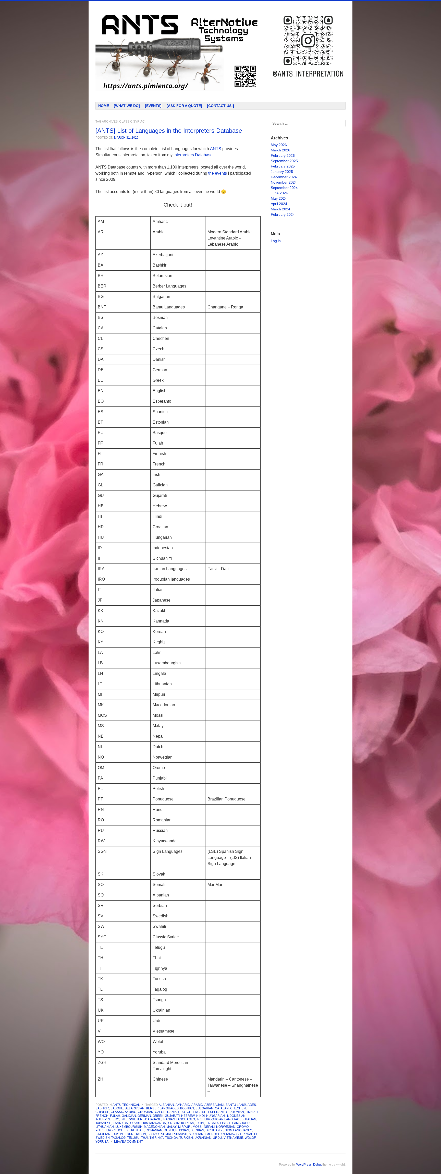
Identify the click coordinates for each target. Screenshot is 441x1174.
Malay (171, 1127)
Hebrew (188, 1116)
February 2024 (283, 214)
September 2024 (284, 188)
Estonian (236, 1112)
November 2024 (284, 182)
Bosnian (187, 1108)
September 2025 (284, 161)
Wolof (250, 1138)
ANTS (117, 1105)
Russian (182, 1130)
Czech (160, 1112)
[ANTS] (178, 51)
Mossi (197, 1127)
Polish (101, 1130)
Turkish (186, 1138)
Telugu (133, 1138)
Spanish (180, 1134)
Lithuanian (104, 1127)
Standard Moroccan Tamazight (216, 1134)
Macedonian (154, 1127)
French (101, 1116)
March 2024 (280, 209)
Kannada (120, 1123)
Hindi (200, 1116)
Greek (158, 1116)
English (199, 1112)
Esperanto (217, 1112)
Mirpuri (184, 1127)
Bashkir (102, 1108)
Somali (167, 1134)
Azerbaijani (214, 1105)
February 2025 (283, 166)
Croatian (145, 1112)
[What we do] (127, 106)
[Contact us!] (220, 106)
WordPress (304, 1164)
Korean (187, 1123)
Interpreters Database (193, 155)
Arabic (197, 1105)
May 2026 (279, 145)
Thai (144, 1138)
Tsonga (171, 1138)
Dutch (185, 1112)
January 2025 (282, 172)
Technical (131, 1105)
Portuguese (119, 1130)
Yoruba (101, 1141)
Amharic (183, 1105)
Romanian (154, 1130)
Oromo (243, 1127)
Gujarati (172, 1116)
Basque (117, 1108)
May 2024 (279, 198)
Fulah (115, 1116)
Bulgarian (204, 1108)
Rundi (169, 1130)
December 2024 (284, 177)
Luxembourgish (128, 1127)
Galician (129, 1116)
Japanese (103, 1123)
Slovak (154, 1134)
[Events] (153, 106)
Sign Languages (238, 1130)
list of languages (235, 1123)
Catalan (222, 1108)
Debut (317, 1164)
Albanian (166, 1105)
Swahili (250, 1134)
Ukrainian (202, 1138)
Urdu (217, 1138)
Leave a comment (128, 1141)
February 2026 (283, 155)
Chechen (238, 1108)
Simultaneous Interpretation (120, 1134)
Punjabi (137, 1130)
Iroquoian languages (224, 1119)
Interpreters (107, 1119)
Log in (276, 241)
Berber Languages (162, 1108)
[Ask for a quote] (184, 106)
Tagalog (118, 1138)
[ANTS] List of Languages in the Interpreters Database (168, 130)
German (144, 1116)
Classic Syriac (123, 1112)
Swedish (102, 1138)
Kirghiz (173, 1123)
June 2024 (279, 193)
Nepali (209, 1127)
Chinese (102, 1112)
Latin (200, 1123)
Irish (201, 1119)
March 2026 (280, 150)
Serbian (197, 1130)
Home (103, 106)
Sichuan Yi (214, 1130)
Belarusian (134, 1108)
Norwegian (225, 1127)
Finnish (252, 1112)
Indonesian (236, 1116)
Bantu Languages (241, 1105)
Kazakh (135, 1123)
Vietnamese (233, 1138)
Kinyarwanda (154, 1123)
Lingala (212, 1123)
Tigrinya (157, 1138)
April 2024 (279, 204)
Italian (250, 1119)
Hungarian (215, 1116)
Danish (173, 1112)
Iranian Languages (179, 1119)
